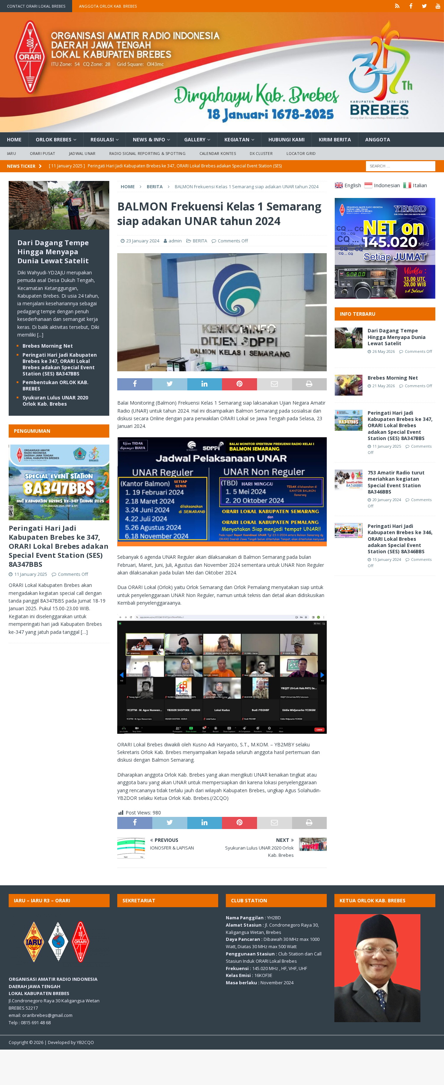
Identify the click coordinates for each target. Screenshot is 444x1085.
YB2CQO (85, 1042)
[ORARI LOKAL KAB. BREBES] (222, 128)
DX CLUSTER (261, 153)
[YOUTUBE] (438, 6)
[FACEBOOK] (411, 6)
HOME (14, 139)
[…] (84, 632)
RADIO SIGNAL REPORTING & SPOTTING (147, 153)
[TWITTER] (424, 6)
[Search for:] (400, 165)
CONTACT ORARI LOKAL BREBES (36, 6)
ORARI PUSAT (42, 153)
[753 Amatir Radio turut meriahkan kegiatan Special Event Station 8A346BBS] (348, 480)
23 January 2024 (142, 241)
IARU (11, 153)
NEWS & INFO (149, 139)
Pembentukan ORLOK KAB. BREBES (55, 385)
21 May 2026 (384, 385)
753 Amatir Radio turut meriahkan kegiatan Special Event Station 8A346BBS (396, 482)
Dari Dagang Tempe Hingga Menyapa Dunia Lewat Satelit (53, 251)
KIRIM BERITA (335, 139)
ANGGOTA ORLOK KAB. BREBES (108, 6)
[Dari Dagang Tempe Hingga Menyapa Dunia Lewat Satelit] (59, 225)
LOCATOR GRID (301, 153)
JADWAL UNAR (82, 153)
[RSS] (397, 6)
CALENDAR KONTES (217, 153)
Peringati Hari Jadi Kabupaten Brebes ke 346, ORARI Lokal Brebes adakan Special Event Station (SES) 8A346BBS (400, 539)
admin (175, 241)
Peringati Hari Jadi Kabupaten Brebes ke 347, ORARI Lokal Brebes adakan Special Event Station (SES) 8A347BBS (60, 364)
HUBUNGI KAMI (286, 139)
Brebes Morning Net (48, 345)
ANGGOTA (377, 139)
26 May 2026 (384, 351)
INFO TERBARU (357, 313)
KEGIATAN (236, 139)
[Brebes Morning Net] (348, 385)
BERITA (200, 241)
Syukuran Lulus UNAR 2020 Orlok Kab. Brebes (55, 400)
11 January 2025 (30, 574)
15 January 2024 (387, 559)
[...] (40, 334)
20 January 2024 (387, 499)
